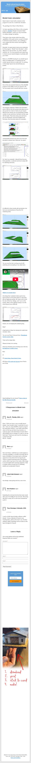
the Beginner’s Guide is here (10, 348)
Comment (5, 541)
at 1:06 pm (9, 448)
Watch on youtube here (9, 292)
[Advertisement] (15, 193)
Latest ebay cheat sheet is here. (12, 358)
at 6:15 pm (9, 490)
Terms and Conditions (15, 757)
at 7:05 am (9, 512)
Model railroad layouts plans (15, 4)
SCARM (10, 30)
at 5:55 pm (9, 476)
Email (4, 561)
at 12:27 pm (9, 419)
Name (4, 556)
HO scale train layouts (14, 361)
